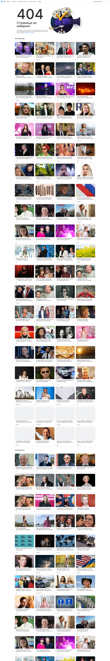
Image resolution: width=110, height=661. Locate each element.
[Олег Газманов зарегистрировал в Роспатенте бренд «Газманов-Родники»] (85, 497)
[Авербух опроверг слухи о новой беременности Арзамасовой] (44, 315)
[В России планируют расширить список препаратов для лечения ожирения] (65, 416)
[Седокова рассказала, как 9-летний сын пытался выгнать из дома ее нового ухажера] (24, 173)
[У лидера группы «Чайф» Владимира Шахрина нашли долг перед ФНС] (44, 517)
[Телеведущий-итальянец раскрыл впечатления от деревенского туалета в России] (44, 436)
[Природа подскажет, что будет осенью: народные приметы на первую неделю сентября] (65, 152)
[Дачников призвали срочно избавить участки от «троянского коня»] (44, 173)
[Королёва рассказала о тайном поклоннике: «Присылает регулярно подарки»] (24, 132)
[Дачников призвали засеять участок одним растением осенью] (85, 254)
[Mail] (2, 1)
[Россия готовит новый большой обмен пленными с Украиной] (85, 436)
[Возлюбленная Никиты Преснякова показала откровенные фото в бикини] (65, 213)
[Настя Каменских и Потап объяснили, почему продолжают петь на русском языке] (85, 517)
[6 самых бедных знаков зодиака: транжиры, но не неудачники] (44, 416)
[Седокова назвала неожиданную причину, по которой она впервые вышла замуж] (85, 173)
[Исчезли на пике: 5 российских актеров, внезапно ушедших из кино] (65, 193)
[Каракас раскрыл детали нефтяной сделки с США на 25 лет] (85, 355)
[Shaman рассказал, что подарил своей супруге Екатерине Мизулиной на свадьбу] (24, 51)
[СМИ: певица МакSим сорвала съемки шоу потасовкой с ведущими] (65, 234)
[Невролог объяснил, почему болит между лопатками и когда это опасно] (85, 132)
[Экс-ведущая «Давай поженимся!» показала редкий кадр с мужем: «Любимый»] (44, 71)
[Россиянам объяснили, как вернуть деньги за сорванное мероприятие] (85, 457)
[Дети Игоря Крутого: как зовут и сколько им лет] (85, 544)
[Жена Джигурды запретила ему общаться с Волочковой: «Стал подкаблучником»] (24, 564)
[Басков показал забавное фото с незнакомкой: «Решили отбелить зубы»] (85, 396)
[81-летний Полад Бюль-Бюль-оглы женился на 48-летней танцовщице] (65, 544)
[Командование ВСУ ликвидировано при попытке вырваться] (65, 517)
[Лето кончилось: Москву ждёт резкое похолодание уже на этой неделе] (24, 92)
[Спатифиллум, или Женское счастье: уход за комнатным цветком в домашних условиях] (24, 436)
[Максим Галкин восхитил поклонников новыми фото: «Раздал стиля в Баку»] (24, 213)
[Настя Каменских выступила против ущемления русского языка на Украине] (44, 335)
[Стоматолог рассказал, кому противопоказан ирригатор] (85, 213)
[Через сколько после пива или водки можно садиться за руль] (85, 152)
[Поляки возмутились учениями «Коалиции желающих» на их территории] (24, 193)
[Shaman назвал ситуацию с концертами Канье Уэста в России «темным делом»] (44, 477)
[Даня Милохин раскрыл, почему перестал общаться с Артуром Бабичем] (44, 112)
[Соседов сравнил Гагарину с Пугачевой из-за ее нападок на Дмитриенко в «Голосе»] (85, 375)
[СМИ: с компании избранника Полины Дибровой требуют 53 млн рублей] (44, 274)
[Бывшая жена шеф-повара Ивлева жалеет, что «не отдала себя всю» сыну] (44, 564)
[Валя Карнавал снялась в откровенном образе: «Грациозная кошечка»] (85, 335)
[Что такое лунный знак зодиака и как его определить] (65, 497)
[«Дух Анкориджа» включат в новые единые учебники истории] (24, 294)
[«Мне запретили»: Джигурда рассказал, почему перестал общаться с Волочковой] (24, 584)
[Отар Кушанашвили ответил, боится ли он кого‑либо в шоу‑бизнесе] (24, 315)
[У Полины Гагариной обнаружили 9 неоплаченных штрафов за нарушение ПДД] (24, 152)
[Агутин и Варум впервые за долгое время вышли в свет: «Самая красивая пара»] (44, 234)
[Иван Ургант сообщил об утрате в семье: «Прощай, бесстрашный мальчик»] (44, 544)
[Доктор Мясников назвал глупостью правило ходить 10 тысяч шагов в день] (44, 213)
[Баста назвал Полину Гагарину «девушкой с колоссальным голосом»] (65, 173)
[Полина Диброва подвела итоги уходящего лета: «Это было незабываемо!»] (24, 375)
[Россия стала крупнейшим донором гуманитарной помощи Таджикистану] (85, 193)
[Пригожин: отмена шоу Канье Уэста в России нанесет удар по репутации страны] (24, 517)
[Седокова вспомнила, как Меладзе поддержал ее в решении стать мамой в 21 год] (44, 396)
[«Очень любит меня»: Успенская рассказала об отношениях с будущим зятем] (85, 112)
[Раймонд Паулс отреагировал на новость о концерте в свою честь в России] (24, 544)
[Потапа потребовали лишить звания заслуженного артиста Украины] (85, 71)
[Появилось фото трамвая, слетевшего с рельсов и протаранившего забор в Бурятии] (85, 625)
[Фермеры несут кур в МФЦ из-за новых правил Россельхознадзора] (44, 51)
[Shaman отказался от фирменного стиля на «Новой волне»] (44, 92)
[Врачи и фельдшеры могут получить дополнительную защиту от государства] (44, 497)
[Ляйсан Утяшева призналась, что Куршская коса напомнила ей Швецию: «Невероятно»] (65, 477)
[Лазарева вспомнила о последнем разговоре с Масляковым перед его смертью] (65, 457)
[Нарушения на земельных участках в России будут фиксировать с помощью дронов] (65, 396)
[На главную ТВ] (4, 1)
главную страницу (30, 32)
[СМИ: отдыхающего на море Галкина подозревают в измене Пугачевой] (65, 112)
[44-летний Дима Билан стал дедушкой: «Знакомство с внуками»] (85, 51)
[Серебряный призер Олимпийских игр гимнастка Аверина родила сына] (85, 274)
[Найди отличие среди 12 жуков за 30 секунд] (24, 625)
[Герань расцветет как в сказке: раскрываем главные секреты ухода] (85, 477)
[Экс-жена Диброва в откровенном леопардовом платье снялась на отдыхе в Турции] (24, 605)
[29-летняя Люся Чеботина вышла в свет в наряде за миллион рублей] (65, 92)
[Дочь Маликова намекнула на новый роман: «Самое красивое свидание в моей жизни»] (65, 254)
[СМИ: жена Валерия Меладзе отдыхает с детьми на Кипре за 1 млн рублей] (65, 132)
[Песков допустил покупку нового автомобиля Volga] (65, 375)
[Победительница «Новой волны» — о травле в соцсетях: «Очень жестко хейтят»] (24, 274)
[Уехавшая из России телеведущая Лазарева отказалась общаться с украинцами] (24, 254)
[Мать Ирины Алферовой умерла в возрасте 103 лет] (65, 294)
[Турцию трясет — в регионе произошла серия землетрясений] (65, 625)
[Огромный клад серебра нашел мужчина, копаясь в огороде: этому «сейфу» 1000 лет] (44, 193)
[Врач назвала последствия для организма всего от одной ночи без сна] (44, 625)
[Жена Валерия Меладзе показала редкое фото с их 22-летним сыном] (65, 51)
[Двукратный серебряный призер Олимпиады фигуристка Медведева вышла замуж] (65, 274)
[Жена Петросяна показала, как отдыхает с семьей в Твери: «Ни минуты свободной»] (44, 152)
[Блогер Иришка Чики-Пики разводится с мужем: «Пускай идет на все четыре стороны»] (24, 234)
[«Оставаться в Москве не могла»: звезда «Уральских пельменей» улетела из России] (65, 584)
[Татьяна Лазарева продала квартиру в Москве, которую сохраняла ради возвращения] (85, 564)
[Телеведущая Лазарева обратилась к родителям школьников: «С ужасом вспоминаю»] (85, 584)
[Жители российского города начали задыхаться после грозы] (44, 645)
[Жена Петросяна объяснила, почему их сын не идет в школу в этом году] (85, 605)
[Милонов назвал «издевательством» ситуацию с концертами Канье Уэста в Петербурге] (24, 71)
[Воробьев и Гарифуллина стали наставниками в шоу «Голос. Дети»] (44, 457)
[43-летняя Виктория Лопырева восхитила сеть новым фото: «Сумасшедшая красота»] (24, 477)
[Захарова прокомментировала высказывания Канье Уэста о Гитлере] (24, 645)
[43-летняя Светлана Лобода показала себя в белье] (24, 112)
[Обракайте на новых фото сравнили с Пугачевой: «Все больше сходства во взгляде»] (65, 335)
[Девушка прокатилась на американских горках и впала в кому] (24, 396)
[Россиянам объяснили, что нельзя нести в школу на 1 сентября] (85, 234)
